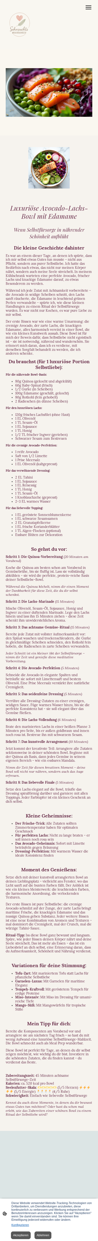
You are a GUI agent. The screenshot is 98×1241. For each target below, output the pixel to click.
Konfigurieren (20, 1225)
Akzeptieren (21, 1235)
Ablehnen (43, 1235)
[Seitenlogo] (20, 25)
